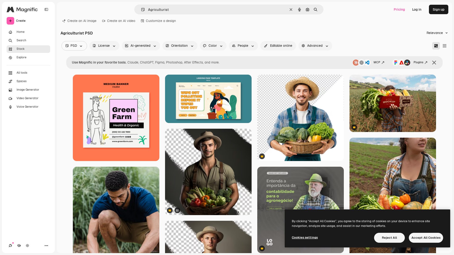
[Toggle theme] (27, 245)
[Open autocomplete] (141, 9)
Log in (416, 9)
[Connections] (10, 245)
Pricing (399, 9)
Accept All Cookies (426, 238)
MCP (377, 62)
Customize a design (161, 21)
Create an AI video (121, 21)
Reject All (389, 238)
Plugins (418, 62)
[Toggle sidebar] (46, 9)
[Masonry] (436, 46)
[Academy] (19, 245)
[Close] (434, 62)
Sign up (439, 9)
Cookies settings (305, 237)
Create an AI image (81, 21)
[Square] (444, 46)
